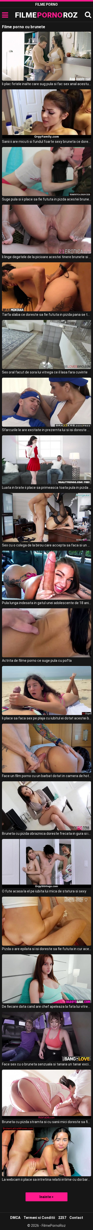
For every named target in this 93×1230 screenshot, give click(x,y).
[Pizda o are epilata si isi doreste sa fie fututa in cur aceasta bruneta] (46, 921)
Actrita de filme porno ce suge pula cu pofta (37, 661)
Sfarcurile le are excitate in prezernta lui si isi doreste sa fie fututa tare (46, 430)
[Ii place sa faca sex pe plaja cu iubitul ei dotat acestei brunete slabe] (46, 690)
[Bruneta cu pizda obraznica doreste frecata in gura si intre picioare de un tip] (46, 805)
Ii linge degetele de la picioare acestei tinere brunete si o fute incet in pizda (46, 257)
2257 (62, 1218)
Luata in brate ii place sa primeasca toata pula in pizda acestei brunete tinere (46, 488)
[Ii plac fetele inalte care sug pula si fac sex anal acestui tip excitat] (46, 56)
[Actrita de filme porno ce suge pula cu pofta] (46, 632)
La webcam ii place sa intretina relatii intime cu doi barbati (46, 1179)
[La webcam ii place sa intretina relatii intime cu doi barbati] (46, 1151)
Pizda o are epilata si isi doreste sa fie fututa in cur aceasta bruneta (46, 949)
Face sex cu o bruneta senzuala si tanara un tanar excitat (46, 1064)
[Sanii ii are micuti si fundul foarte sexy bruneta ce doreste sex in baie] (46, 113)
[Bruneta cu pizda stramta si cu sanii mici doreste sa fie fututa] (46, 1094)
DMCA (15, 1218)
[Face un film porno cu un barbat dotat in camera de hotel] (46, 748)
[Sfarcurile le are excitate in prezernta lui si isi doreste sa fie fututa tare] (46, 402)
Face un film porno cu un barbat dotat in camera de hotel (46, 776)
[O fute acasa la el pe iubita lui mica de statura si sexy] (46, 863)
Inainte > (46, 1197)
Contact (76, 1218)
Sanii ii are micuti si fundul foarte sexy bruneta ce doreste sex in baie (46, 142)
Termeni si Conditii (39, 1218)
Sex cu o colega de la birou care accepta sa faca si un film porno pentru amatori (46, 545)
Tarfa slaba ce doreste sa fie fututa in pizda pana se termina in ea (46, 315)
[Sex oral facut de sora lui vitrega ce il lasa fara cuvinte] (46, 344)
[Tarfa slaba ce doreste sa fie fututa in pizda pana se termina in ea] (46, 286)
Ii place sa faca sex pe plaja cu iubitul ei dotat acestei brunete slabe (46, 718)
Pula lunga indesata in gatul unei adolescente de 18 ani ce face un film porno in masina (46, 603)
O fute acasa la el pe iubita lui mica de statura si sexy (44, 891)
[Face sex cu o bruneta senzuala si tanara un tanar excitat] (46, 1036)
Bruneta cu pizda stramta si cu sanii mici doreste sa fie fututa (46, 1122)
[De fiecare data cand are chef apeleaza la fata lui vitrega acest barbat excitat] (46, 978)
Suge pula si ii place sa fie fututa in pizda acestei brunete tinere (46, 199)
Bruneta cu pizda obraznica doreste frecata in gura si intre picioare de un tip (46, 834)
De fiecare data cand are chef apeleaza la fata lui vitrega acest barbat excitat (46, 1007)
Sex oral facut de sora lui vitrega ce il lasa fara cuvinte (45, 372)
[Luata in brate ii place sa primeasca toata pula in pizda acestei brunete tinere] (46, 459)
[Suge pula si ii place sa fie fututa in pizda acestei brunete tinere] (46, 171)
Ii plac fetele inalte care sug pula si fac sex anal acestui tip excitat (46, 84)
